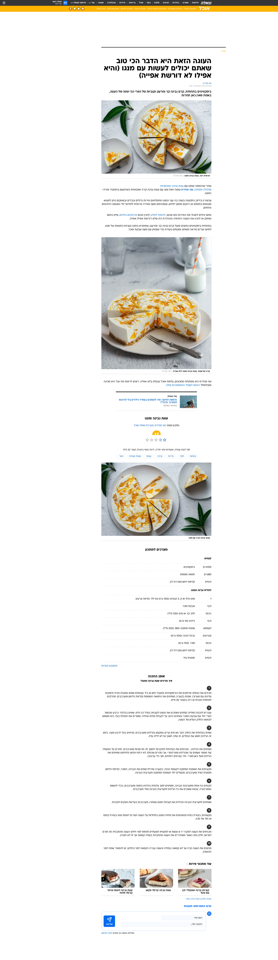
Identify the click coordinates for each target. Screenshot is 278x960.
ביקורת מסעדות (175, 9)
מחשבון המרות (109, 666)
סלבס (156, 3)
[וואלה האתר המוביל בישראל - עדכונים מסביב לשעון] (206, 2)
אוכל (141, 3)
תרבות (166, 3)
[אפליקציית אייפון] (79, 8)
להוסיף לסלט (158, 215)
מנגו (188, 899)
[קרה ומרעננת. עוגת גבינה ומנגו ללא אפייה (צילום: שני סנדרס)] (156, 305)
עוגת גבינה (195, 899)
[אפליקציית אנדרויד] (83, 8)
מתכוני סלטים (126, 9)
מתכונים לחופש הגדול (156, 9)
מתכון (203, 899)
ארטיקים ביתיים (128, 215)
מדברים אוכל (140, 9)
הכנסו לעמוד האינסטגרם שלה (183, 385)
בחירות (175, 3)
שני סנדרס (187, 189)
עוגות (209, 899)
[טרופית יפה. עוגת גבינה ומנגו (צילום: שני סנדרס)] (156, 139)
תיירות (122, 3)
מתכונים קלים (113, 9)
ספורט (186, 3)
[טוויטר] (74, 8)
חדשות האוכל (190, 9)
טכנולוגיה (111, 3)
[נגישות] (4, 3)
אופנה (101, 3)
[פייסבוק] (70, 8)
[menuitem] (194, 2)
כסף (149, 3)
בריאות (132, 3)
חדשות (195, 3)
